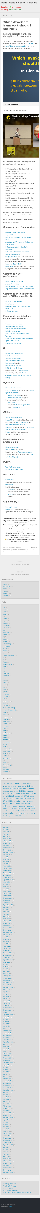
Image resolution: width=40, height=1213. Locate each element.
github (5, 680)
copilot (5, 648)
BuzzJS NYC (30, 43)
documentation (7, 664)
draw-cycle (9, 484)
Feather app (9, 363)
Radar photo (9, 304)
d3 (3, 657)
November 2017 (7, 1060)
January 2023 (7, 923)
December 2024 (7, 873)
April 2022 (6, 944)
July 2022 (6, 937)
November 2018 (7, 1037)
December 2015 (7, 1111)
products (5, 596)
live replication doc (22, 422)
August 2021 (6, 962)
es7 (4, 671)
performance (22, 549)
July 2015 (6, 1122)
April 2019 (6, 1026)
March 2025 (6, 866)
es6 (4, 669)
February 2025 (7, 868)
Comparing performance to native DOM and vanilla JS (18, 295)
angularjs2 (6, 625)
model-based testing (9, 708)
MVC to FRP (9, 449)
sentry (4, 747)
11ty (4, 607)
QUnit (4, 609)
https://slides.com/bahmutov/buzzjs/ (17, 46)
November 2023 (7, 900)
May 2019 (6, 1024)
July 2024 (6, 884)
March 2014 (6, 1159)
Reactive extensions (25, 452)
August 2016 (6, 1092)
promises (5, 724)
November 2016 (7, 1085)
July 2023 (6, 909)
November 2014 (7, 1140)
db (3, 660)
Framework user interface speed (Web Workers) (17, 317)
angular (5, 621)
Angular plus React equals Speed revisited (19, 289)
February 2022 (7, 948)
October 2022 (7, 930)
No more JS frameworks (13, 301)
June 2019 (6, 1021)
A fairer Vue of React (12, 284)
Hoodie (7, 432)
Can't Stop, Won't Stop (10, 1184)
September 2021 (8, 960)
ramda (5, 728)
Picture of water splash (13, 388)
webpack (5, 772)
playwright (6, 719)
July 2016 (6, 1095)
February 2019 (7, 1031)
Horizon (10, 494)
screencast (6, 742)
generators (6, 676)
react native (6, 733)
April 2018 (6, 1049)
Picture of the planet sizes (14, 353)
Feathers (11, 489)
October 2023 (7, 903)
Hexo (10, 1206)
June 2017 (6, 1069)
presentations (23, 523)
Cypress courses (24, 537)
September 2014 (8, 1145)
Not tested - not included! (13, 368)
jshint (4, 703)
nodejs (5, 714)
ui (3, 760)
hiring (4, 689)
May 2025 (6, 861)
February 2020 (7, 1003)
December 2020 (7, 980)
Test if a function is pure (13, 467)
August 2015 (6, 1120)
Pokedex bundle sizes (12, 356)
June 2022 (6, 939)
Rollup (24, 373)
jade (4, 698)
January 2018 (7, 1056)
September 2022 (8, 932)
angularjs (12, 547)
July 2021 (6, 964)
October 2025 (7, 850)
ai (3, 616)
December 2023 (7, 898)
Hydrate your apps (14, 395)
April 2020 (6, 999)
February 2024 (7, 893)
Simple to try (11, 501)
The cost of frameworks (13, 358)
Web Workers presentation (14, 326)
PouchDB (8, 420)
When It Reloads (8, 1188)
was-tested (24, 370)
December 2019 (7, 1008)
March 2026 (6, 838)
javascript (14, 549)
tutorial (5, 756)
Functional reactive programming (13, 440)
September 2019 (8, 1015)
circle (4, 639)
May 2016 (6, 1099)
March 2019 (6, 1028)
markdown (6, 705)
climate (5, 589)
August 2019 (6, 1017)
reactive (6, 552)
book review (6, 586)
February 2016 (7, 1106)
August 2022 (6, 935)
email (4, 666)
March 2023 (6, 919)
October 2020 (7, 985)
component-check (11, 256)
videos (34, 521)
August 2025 (6, 855)
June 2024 (6, 887)
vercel (4, 763)
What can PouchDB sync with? (15, 429)
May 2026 (6, 834)
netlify (4, 712)
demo (32, 390)
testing (5, 753)
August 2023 (6, 907)
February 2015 (7, 1133)
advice (6, 547)
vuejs (4, 767)
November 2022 (7, 928)
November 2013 (7, 1168)
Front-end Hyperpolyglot (13, 264)
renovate (5, 740)
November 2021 (7, 955)
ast (4, 630)
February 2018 (7, 1053)
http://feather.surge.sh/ (13, 365)
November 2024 (7, 875)
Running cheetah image (13, 343)
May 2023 (6, 914)
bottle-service (17, 407)
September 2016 (8, 1090)
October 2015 (7, 1115)
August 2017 (6, 1065)
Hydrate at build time (15, 397)
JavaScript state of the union (15, 232)
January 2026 (7, 843)
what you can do (15, 9)
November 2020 (7, 983)
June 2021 (6, 967)
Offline (7, 412)
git (3, 678)
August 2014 (6, 1147)
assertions (6, 628)
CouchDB (8, 427)
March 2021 (6, 973)
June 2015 (6, 1124)
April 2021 (6, 971)
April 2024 (6, 889)
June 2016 (6, 1097)
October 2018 (7, 1040)
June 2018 (6, 1047)
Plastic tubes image (12, 447)
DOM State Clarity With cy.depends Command (17, 1192)
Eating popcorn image (12, 254)
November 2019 (7, 1010)
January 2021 (7, 978)
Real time (9, 474)
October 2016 (7, 1088)
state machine (7, 751)
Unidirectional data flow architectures (17, 252)
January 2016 (7, 1108)
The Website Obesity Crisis (14, 361)
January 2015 (7, 1136)
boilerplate (6, 632)
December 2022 (7, 925)
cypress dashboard (8, 655)
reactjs (5, 737)
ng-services (9, 509)
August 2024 (6, 882)
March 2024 (6, 891)
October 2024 (7, 877)
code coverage (7, 644)
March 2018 (6, 1051)
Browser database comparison (15, 328)
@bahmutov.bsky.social (24, 518)
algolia (5, 619)
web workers (25, 552)
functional (7, 549)
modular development (9, 710)
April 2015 (6, 1129)
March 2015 (6, 1131)
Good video (9, 266)
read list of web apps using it (15, 425)
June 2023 (6, 912)
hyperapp (5, 692)
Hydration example (11, 390)
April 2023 (6, 916)
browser (5, 635)
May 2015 (6, 1127)
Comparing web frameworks (19, 227)
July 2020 (6, 992)
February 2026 (7, 841)
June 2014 (6, 1152)
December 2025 (7, 845)
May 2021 (6, 969)
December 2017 (7, 1058)
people (5, 591)
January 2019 (7, 1033)
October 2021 (7, 957)
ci (3, 637)
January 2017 (7, 1081)
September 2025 (8, 852)
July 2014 (6, 1149)
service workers (15, 552)
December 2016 (7, 1083)
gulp (4, 687)
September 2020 (8, 987)
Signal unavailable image (13, 417)
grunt (4, 685)
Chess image (9, 480)
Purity (7, 461)
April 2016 (6, 1101)
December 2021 (7, 953)
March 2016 (6, 1104)
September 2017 (8, 1063)
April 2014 (6, 1156)
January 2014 (7, 1163)
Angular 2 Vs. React (12, 235)
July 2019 (6, 1019)
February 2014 (7, 1161)
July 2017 (6, 1067)
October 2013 (7, 1170)
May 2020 (6, 996)
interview (5, 696)
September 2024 (8, 880)
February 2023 (7, 921)
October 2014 (7, 1143)
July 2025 (6, 857)
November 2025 (7, 848)
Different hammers (11, 311)
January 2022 (7, 951)
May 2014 (6, 1154)
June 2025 (6, 859)
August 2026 (6, 827)
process (5, 593)
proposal (5, 726)
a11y (4, 612)
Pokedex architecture (12, 331)
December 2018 (7, 1035)
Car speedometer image (13, 324)
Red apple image (11, 507)
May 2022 (6, 941)
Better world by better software (19, 2)
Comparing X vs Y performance (13, 275)
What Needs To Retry (9, 1186)
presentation (31, 550)
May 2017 (6, 1072)
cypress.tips (20, 531)
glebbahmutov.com (15, 521)
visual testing (7, 765)
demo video (11, 402)
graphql (5, 682)
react (4, 731)
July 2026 (6, 829)
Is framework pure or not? (14, 469)
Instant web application (22, 405)
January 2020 (7, 1005)
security (5, 744)
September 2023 (8, 905)
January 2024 (7, 896)
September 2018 (8, 1042)
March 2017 (6, 1076)
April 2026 (6, 836)
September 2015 (8, 1117)
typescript (6, 758)
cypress (5, 653)
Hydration (9, 382)
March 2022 (6, 946)
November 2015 (7, 1113)
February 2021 (7, 976)
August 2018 (6, 1044)
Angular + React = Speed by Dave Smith (19, 286)
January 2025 (7, 871)
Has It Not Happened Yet (10, 1190)
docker (5, 662)
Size (6, 348)
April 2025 (6, 864)
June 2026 (6, 832)
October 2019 (7, 1012)
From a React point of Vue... (14, 281)
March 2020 (6, 1001)
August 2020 (6, 989)
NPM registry (29, 427)
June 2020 (6, 994)
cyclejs (19, 547)
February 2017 (7, 1079)
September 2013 (8, 1172)
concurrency (6, 646)
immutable (6, 694)
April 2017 (6, 1074)
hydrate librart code (12, 393)
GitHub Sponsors (27, 535)
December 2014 (7, 1138)
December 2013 (7, 1165)
